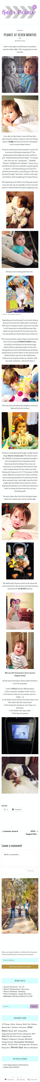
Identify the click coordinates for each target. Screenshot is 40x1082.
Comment (30, 871)
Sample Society (7, 1042)
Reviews (28, 1039)
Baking (34, 1024)
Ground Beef (22, 1031)
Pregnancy (13, 1039)
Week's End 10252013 (11, 1067)
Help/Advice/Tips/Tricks (12, 1034)
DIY (15, 1031)
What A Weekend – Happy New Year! (17, 994)
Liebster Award (10, 831)
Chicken (14, 1027)
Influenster (27, 1034)
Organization (26, 1036)
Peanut (20, 30)
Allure (12, 1024)
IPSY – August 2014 (31, 832)
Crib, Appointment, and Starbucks (16, 1065)
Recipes (21, 1039)
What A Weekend (31, 1048)
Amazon (19, 1024)
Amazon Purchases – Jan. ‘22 (13, 987)
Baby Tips (27, 1024)
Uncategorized (24, 1044)
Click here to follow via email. (20, 967)
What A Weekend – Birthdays (14, 991)
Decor (10, 1031)
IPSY (33, 1034)
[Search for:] (20, 1006)
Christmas (23, 1027)
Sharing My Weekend (24, 1042)
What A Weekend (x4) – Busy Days (16, 989)
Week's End (17, 1047)
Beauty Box (6, 1027)
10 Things (6, 1024)
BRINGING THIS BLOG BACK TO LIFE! (18, 996)
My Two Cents (15, 1036)
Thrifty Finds (13, 1044)
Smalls (4, 1044)
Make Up (5, 1036)
